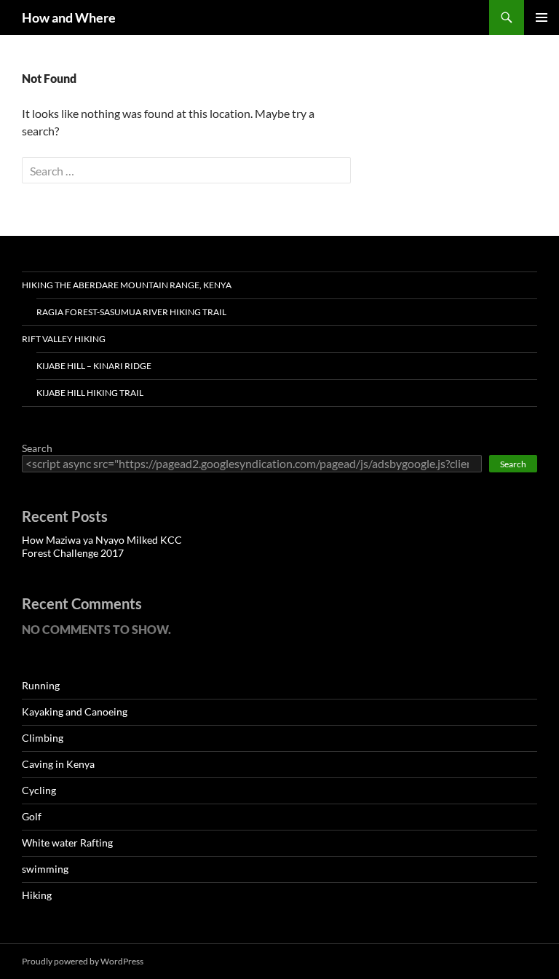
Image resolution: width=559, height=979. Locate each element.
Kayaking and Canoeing (74, 711)
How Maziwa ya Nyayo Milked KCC (102, 540)
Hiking (37, 895)
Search (37, 448)
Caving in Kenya (58, 764)
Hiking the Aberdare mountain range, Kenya (126, 285)
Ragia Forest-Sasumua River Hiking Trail (131, 311)
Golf (31, 816)
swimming (45, 869)
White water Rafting (67, 842)
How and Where (69, 17)
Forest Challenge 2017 (73, 553)
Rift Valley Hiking (64, 338)
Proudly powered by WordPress (82, 961)
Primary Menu (541, 17)
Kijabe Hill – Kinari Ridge (93, 365)
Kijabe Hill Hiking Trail (89, 392)
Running (41, 685)
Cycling (39, 790)
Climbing (42, 738)
